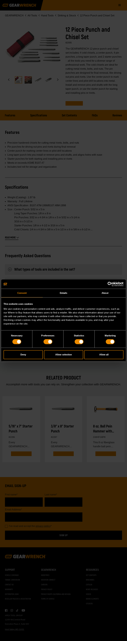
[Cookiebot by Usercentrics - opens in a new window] (109, 284)
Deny (23, 354)
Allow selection (63, 354)
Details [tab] (63, 293)
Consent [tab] (22, 293)
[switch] (48, 341)
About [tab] (105, 293)
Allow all (104, 354)
